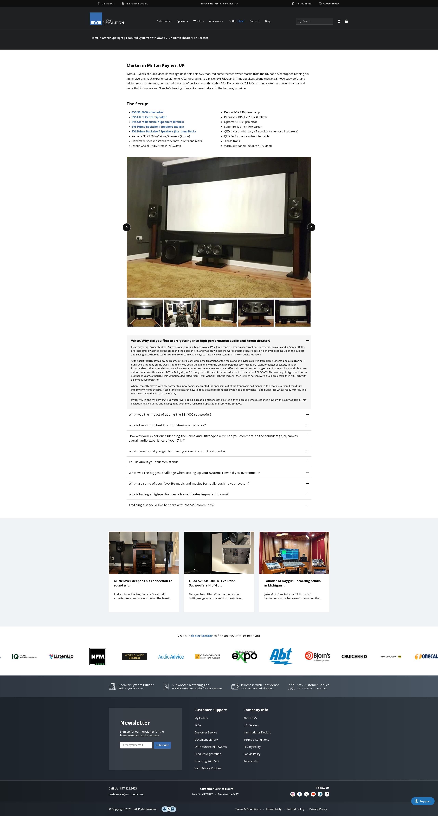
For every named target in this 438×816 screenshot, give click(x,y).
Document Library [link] (206, 739)
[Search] (299, 21)
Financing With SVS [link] (207, 761)
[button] (346, 21)
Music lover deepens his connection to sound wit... (143, 583)
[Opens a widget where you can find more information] (423, 801)
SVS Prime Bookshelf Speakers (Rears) (158, 127)
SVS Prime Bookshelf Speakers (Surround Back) (164, 131)
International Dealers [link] (257, 732)
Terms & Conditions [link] (256, 739)
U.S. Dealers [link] (251, 725)
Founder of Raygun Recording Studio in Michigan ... (292, 583)
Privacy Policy (318, 809)
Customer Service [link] (206, 732)
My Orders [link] (201, 718)
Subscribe (162, 745)
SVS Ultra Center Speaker (149, 117)
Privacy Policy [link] (252, 747)
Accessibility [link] (251, 761)
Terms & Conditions (248, 809)
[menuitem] (164, 21)
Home (95, 38)
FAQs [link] (198, 725)
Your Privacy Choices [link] (208, 768)
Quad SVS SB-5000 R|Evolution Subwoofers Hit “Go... (212, 583)
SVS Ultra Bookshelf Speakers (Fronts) (158, 122)
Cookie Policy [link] (251, 754)
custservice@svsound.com (126, 794)
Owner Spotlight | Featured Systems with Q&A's (133, 38)
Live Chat (322, 688)
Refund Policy (295, 809)
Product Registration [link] (208, 754)
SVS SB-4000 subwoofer (147, 112)
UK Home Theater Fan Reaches (189, 38)
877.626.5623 (304, 688)
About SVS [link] (250, 718)
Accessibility (273, 809)
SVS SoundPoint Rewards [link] (211, 747)
